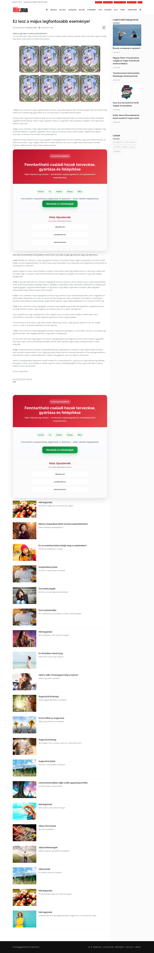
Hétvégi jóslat (45, 502)
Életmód (108, 10)
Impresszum (97, 947)
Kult (116, 10)
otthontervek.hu (60, 242)
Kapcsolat (130, 947)
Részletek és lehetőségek (60, 204)
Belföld (54, 10)
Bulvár (82, 10)
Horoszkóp (132, 10)
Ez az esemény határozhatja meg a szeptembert (62, 545)
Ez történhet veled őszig (51, 653)
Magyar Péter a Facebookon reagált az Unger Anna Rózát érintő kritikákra (126, 61)
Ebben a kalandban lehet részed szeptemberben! (63, 524)
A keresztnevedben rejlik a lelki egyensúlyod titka (63, 783)
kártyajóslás (130, 142)
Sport (122, 10)
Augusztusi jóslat (47, 761)
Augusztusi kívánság (49, 696)
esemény (117, 151)
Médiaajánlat (120, 947)
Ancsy (20, 28)
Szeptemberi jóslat (48, 567)
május (125, 147)
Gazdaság (72, 10)
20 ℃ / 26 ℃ (18, 2)
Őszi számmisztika (47, 610)
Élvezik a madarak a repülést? (127, 48)
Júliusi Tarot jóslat (47, 826)
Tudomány (91, 10)
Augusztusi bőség (47, 739)
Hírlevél (138, 947)
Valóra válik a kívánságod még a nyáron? (58, 675)
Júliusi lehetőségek (48, 847)
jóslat (132, 147)
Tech (100, 10)
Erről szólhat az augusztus (51, 718)
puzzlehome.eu (60, 234)
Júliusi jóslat (44, 869)
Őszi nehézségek (47, 588)
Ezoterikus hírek (31, 28)
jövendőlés (118, 142)
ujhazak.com (60, 227)
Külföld (62, 10)
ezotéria (117, 147)
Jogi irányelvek (108, 947)
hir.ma (20, 947)
